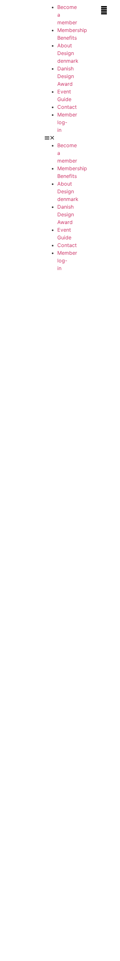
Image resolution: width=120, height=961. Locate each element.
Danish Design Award (65, 76)
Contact (67, 107)
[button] (57, 137)
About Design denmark (67, 53)
